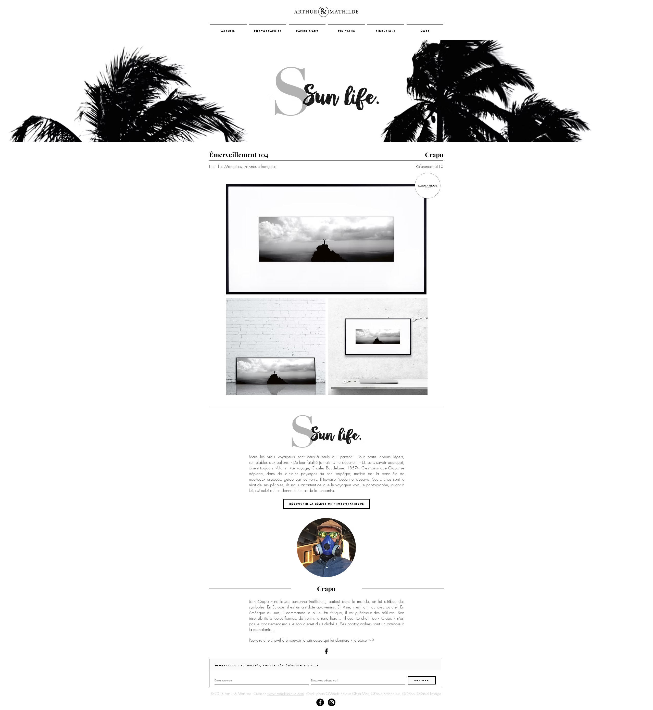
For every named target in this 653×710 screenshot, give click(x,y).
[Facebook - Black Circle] (320, 702)
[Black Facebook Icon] (326, 651)
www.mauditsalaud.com (285, 693)
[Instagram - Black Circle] (331, 702)
